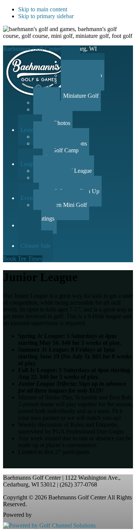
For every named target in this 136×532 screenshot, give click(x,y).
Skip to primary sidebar (46, 16)
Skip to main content (42, 9)
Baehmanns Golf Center (32, 48)
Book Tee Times (22, 258)
